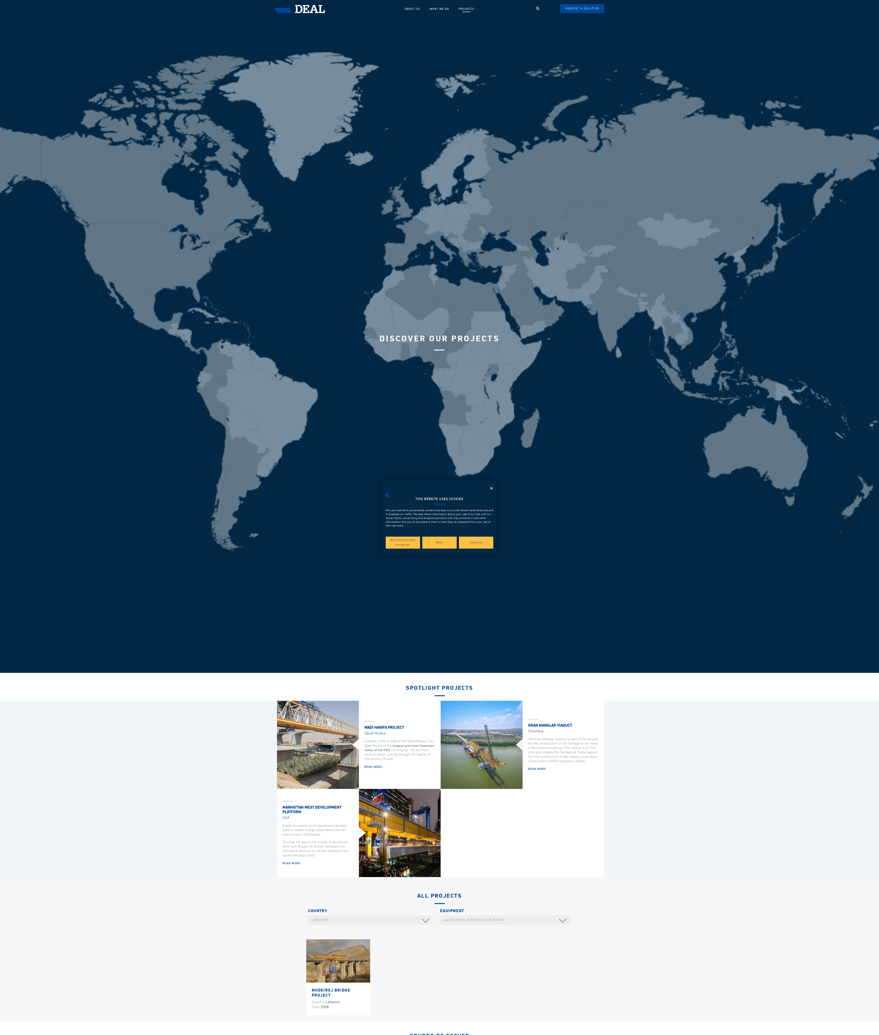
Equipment (452, 911)
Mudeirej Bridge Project (331, 993)
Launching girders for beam (474, 920)
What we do (439, 9)
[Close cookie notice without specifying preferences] (491, 488)
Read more (373, 767)
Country (317, 911)
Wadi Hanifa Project (384, 728)
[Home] (337, 9)
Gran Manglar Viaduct (550, 726)
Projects (466, 9)
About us (412, 9)
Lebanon (320, 920)
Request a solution (582, 8)
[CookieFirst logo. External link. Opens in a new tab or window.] (387, 495)
